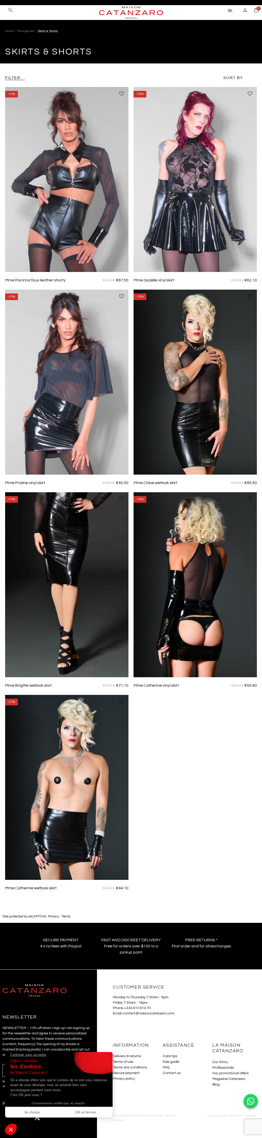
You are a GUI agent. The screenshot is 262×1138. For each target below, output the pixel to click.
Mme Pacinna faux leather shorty (35, 280)
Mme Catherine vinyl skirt (156, 685)
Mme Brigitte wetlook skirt (28, 685)
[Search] (10, 10)
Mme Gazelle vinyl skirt (154, 280)
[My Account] (245, 10)
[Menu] (5, 10)
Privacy (53, 916)
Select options (66, 264)
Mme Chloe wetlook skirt (155, 483)
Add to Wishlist (121, 94)
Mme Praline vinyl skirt (25, 483)
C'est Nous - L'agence (242, 1115)
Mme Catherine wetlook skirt (31, 888)
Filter (12, 78)
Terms (66, 916)
